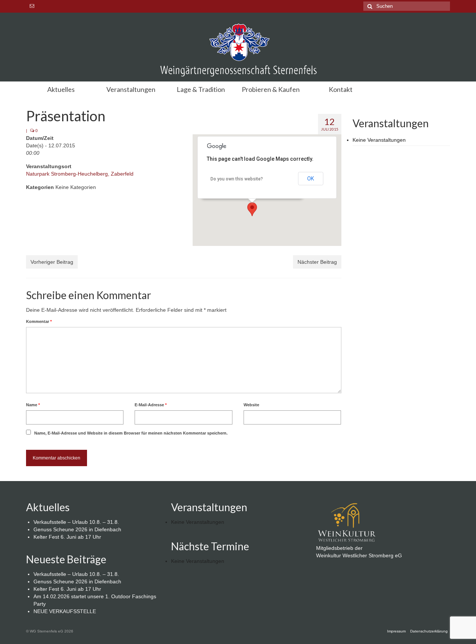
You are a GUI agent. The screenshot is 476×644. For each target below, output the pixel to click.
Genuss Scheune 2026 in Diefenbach (77, 529)
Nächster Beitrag (317, 262)
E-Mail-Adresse (151, 405)
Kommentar (39, 321)
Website (251, 405)
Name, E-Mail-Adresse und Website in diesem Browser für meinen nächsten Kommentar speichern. (131, 433)
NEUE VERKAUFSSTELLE (64, 611)
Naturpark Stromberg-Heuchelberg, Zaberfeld (80, 174)
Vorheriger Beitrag (51, 262)
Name (33, 405)
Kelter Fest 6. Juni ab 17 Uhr (67, 537)
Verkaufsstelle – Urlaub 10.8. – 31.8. (76, 522)
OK (310, 179)
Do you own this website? (236, 179)
